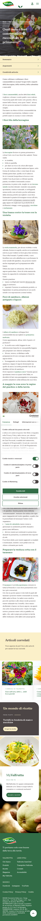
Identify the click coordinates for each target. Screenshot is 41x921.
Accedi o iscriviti (14, 795)
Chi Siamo (7, 862)
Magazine (12, 21)
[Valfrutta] (8, 4)
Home (5, 21)
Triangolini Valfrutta (25, 865)
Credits (31, 892)
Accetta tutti (20, 491)
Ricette (5, 869)
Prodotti (6, 865)
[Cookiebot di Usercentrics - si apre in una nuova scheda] (29, 416)
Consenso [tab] (6, 422)
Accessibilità (21, 872)
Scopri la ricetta (10, 729)
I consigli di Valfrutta (23, 21)
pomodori (26, 205)
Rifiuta (20, 503)
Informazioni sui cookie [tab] (30, 422)
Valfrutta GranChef (24, 862)
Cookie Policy (8, 892)
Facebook (6, 886)
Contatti (20, 869)
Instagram (16, 886)
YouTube (25, 886)
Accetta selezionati (20, 497)
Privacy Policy (20, 892)
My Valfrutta (7, 876)
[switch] (36, 466)
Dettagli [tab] (16, 422)
